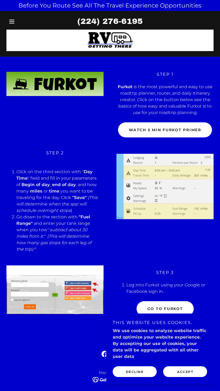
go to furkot (165, 308)
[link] (110, 40)
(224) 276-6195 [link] (110, 21)
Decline (135, 372)
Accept (185, 372)
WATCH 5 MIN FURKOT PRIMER (165, 129)
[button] (22, 21)
